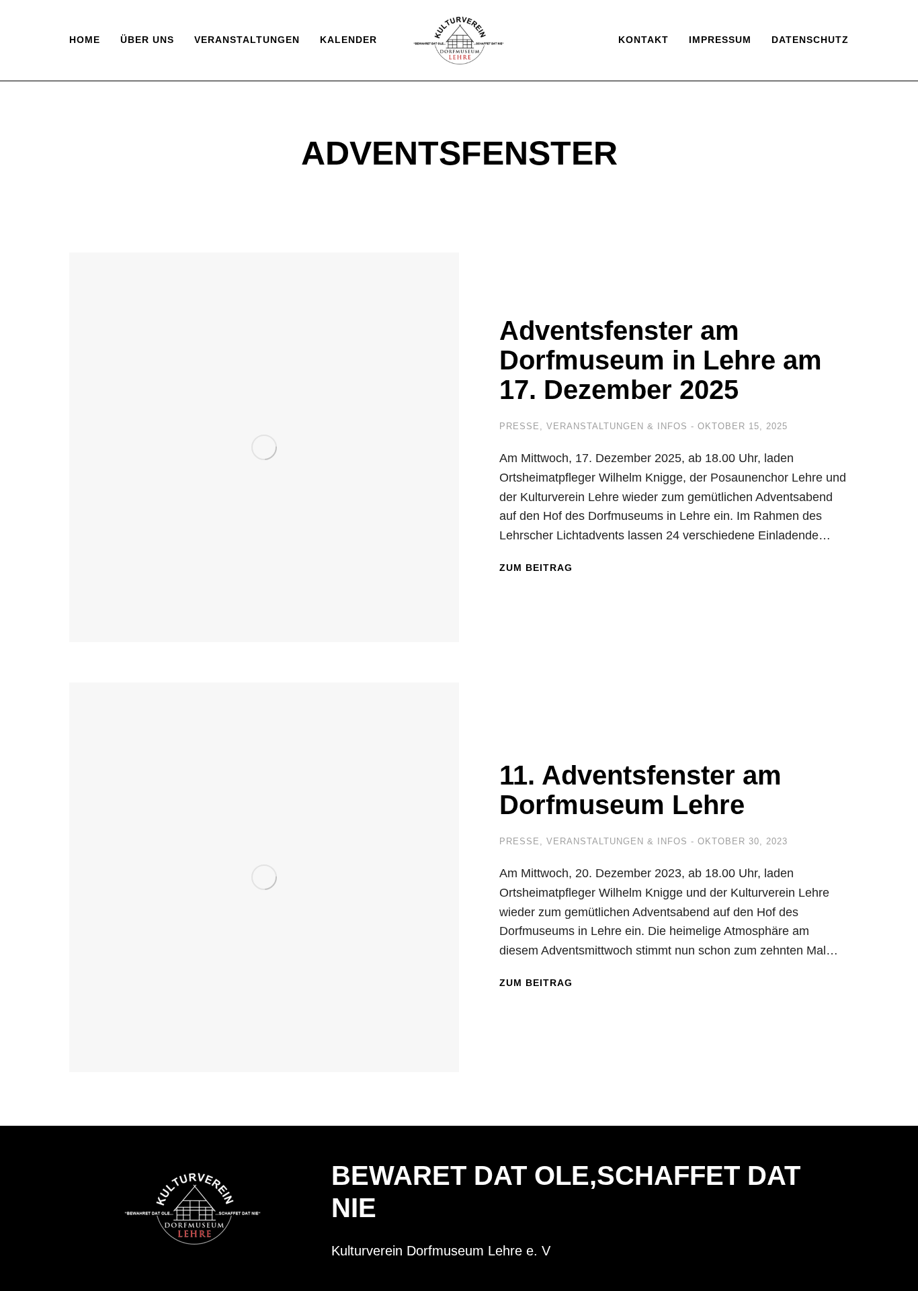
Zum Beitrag (536, 567)
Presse (519, 426)
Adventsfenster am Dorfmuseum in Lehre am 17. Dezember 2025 (660, 360)
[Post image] (264, 447)
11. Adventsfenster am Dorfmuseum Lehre (640, 789)
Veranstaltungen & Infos (616, 426)
